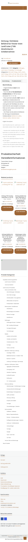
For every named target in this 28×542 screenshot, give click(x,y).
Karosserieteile (8, 409)
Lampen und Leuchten (12, 336)
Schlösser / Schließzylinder (13, 423)
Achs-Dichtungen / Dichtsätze (13, 292)
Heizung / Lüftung (11, 397)
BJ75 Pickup (14, 72)
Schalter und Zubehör (12, 339)
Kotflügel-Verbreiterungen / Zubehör (15, 420)
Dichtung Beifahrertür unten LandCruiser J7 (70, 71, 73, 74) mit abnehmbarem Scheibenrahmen (7, 237)
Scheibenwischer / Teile (12, 342)
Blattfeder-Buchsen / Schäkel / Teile (15, 355)
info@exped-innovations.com (8, 503)
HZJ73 (19, 72)
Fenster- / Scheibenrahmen (13, 417)
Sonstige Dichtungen (11, 328)
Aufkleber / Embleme (11, 411)
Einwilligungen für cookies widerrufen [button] (10, 488)
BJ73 (9, 72)
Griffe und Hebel (10, 394)
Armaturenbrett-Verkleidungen (14, 389)
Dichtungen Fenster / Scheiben (14, 322)
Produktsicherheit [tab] (16, 81)
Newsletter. (18, 526)
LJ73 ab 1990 (15, 74)
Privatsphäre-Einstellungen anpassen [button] (10, 486)
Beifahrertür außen (16, 116)
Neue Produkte (6, 443)
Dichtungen (21, 68)
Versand (3, 460)
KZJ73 (10, 74)
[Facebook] (2, 518)
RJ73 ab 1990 (15, 76)
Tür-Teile (9, 437)
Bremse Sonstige (10, 314)
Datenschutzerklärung (6, 482)
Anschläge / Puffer (11, 352)
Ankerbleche (9, 308)
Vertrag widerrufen (5, 463)
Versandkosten (7, 58)
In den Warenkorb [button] (7, 207)
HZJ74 (23, 72)
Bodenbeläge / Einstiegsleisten (14, 392)
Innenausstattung (9, 384)
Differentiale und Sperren (12, 300)
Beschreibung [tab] (5, 81)
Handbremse (10, 317)
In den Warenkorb (13, 63)
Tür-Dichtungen (18, 70)
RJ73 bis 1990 (23, 76)
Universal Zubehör (9, 284)
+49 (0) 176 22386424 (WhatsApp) (10, 507)
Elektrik (6, 334)
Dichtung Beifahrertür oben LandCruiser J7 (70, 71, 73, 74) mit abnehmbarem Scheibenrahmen (20, 198)
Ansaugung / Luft (10, 369)
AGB (2, 478)
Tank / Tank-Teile (10, 434)
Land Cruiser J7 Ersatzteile (7, 70)
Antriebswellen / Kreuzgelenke (14, 297)
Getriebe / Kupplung (11, 372)
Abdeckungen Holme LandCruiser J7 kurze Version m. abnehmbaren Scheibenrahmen (20, 237)
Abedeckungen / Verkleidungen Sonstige (16, 386)
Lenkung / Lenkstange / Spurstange (15, 361)
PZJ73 (2, 76)
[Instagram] (5, 518)
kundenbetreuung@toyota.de (8, 169)
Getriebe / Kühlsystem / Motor (12, 364)
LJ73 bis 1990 (23, 74)
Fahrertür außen (7, 118)
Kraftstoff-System (11, 375)
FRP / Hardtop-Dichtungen (12, 325)
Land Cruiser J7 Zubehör (10, 282)
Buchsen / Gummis (11, 358)
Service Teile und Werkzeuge (11, 440)
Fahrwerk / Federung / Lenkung (12, 350)
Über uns (3, 499)
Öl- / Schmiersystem (11, 381)
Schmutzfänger (10, 426)
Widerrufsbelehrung (6, 484)
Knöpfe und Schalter (11, 400)
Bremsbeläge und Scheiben (13, 311)
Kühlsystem (9, 378)
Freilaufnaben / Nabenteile (13, 303)
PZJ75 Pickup (8, 76)
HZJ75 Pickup (4, 74)
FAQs (2, 501)
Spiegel (8, 431)
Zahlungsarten (4, 467)
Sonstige (9, 344)
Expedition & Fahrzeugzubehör (10, 279)
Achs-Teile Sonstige (11, 295)
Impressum (3, 480)
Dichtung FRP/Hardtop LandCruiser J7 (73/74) (7, 196)
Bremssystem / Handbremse (11, 306)
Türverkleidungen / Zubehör (13, 406)
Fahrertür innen (15, 118)
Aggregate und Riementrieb (13, 366)
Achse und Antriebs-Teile (10, 289)
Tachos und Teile (10, 347)
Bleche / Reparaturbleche (12, 414)
